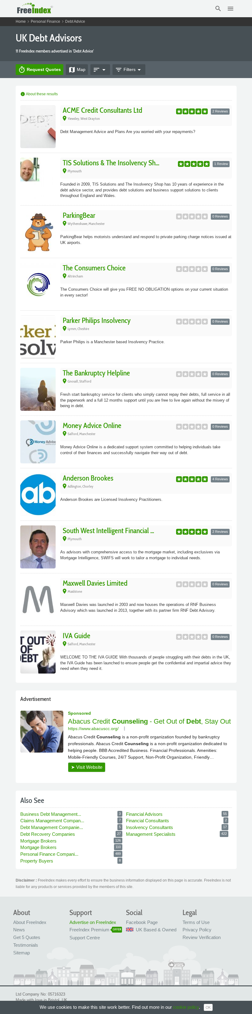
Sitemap (21, 952)
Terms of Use (196, 922)
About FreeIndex (29, 922)
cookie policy (186, 1007)
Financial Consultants (148, 820)
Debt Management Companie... (52, 827)
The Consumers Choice (94, 267)
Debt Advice (75, 21)
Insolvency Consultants (150, 827)
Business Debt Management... (51, 814)
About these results (39, 94)
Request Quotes (39, 69)
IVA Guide (76, 635)
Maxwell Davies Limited (95, 583)
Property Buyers (37, 860)
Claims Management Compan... (52, 820)
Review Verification (202, 937)
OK (208, 1007)
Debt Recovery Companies (48, 834)
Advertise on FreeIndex (92, 922)
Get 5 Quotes (26, 937)
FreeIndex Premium (89, 929)
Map (76, 69)
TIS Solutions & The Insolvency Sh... (111, 162)
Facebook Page (142, 922)
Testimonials (25, 945)
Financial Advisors (145, 814)
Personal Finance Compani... (50, 854)
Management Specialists (151, 834)
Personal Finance (45, 21)
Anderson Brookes (88, 478)
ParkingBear (79, 215)
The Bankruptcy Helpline (96, 372)
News (19, 929)
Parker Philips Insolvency (97, 320)
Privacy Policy (197, 929)
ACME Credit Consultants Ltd (102, 110)
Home (21, 21)
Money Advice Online (92, 425)
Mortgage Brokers (39, 840)
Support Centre (84, 937)
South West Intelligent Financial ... (108, 530)
